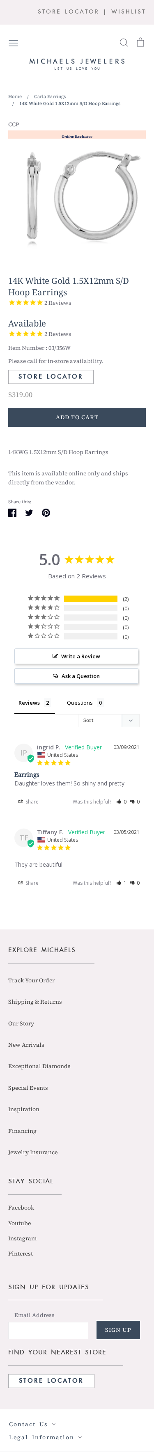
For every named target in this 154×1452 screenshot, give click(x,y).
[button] (121, 801)
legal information (43, 1437)
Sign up (118, 1330)
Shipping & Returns (35, 1002)
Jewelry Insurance (32, 1152)
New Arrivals (26, 1045)
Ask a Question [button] (81, 676)
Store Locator (50, 377)
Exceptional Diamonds (39, 1066)
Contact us (30, 1424)
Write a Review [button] (80, 656)
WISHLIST (128, 12)
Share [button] (31, 801)
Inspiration (23, 1109)
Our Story (21, 1023)
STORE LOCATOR (68, 12)
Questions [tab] (80, 702)
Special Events (28, 1088)
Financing (22, 1131)
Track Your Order (31, 980)
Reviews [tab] (29, 702)
